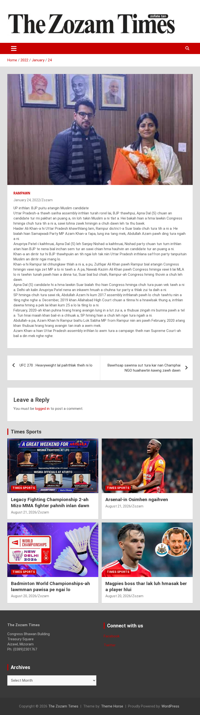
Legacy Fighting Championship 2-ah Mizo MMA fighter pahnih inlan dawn (50, 502)
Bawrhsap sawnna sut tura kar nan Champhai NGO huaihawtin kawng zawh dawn (144, 368)
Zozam (47, 200)
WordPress (170, 706)
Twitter (110, 645)
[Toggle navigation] (13, 48)
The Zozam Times (63, 706)
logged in (42, 408)
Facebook (112, 636)
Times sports (23, 488)
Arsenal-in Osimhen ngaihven (136, 499)
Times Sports (26, 432)
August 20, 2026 (23, 596)
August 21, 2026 (23, 512)
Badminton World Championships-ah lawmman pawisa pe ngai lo (50, 586)
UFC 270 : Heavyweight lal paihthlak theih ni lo (56, 365)
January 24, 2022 (26, 200)
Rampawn (21, 193)
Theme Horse (112, 706)
